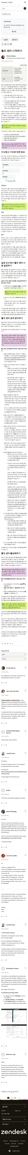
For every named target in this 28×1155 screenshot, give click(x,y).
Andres (8, 790)
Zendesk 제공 (16, 1150)
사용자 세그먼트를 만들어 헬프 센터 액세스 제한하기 (17, 505)
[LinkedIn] (11, 44)
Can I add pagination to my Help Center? (13, 837)
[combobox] (14, 654)
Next (19, 1098)
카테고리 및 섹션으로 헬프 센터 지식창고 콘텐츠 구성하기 (17, 466)
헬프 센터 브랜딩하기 (19, 372)
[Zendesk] (14, 1131)
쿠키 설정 (7, 1143)
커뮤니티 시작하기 (7, 608)
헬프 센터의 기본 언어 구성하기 (14, 447)
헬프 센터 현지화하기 (20, 537)
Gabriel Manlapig (11, 811)
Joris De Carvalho (11, 856)
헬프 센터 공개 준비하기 (11, 138)
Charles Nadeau (11, 56)
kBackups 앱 (12, 497)
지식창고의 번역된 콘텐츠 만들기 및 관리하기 (16, 524)
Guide (7, 996)
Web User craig (10, 1054)
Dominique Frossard (9, 932)
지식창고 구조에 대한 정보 (11, 134)
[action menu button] (25, 667)
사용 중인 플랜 (23, 65)
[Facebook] (5, 44)
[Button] (2, 644)
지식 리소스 (7, 613)
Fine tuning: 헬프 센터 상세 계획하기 (15, 356)
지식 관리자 (7, 584)
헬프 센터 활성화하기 (10, 140)
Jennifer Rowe (15, 700)
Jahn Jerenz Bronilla (12, 691)
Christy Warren (10, 668)
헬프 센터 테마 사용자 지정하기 (11, 255)
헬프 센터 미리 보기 (17, 402)
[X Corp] (8, 44)
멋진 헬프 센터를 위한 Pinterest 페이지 (15, 359)
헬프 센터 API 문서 (18, 339)
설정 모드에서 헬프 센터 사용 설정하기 (15, 136)
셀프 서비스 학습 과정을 (10, 144)
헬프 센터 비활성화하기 (10, 600)
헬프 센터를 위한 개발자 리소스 (13, 342)
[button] (12, 1106)
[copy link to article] (2, 44)
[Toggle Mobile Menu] (25, 2)
